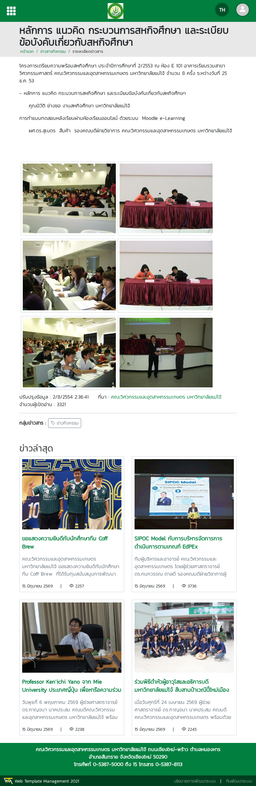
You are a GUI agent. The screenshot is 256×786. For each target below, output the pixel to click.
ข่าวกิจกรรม (66, 423)
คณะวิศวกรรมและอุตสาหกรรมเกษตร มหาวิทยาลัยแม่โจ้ (166, 396)
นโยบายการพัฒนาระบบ (195, 781)
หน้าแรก (27, 51)
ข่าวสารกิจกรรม (53, 51)
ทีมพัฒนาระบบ (239, 781)
